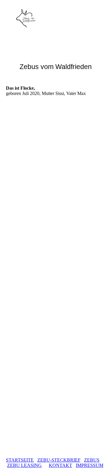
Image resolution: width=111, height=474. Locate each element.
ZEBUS (91, 459)
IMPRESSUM (89, 465)
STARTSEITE (20, 459)
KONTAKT (60, 465)
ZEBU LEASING (24, 465)
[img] (30, 18)
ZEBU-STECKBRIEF (59, 459)
